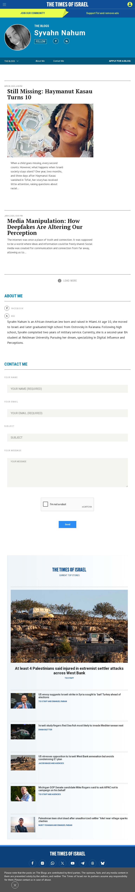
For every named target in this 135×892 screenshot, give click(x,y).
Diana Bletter (45, 730)
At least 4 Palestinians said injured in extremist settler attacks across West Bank (69, 670)
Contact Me (58, 61)
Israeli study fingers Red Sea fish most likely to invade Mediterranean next (80, 725)
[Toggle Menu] (4, 4)
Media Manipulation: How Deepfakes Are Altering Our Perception (45, 226)
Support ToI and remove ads (102, 13)
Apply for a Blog (120, 61)
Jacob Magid (44, 763)
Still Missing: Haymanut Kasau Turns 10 (49, 94)
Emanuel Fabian (59, 701)
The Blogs (41, 26)
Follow (40, 41)
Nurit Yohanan (45, 825)
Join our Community (32, 13)
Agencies (59, 763)
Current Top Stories (69, 575)
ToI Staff (69, 678)
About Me (40, 61)
